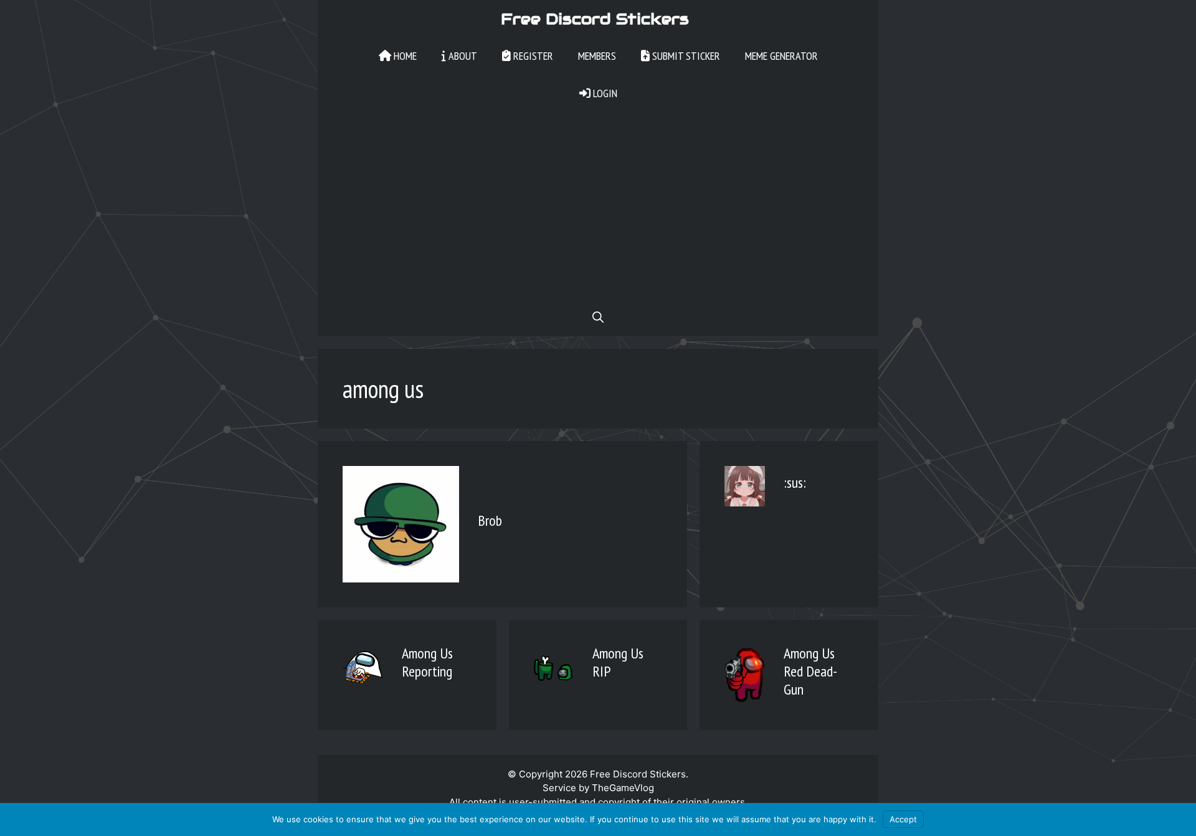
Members (597, 56)
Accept (903, 819)
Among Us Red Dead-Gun (810, 671)
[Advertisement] (598, 205)
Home (404, 56)
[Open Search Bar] (598, 317)
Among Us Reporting (427, 662)
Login (604, 93)
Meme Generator (781, 56)
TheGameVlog (623, 788)
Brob (490, 520)
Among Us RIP (617, 662)
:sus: (795, 482)
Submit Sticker (685, 56)
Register (532, 56)
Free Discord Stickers (595, 19)
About (461, 56)
